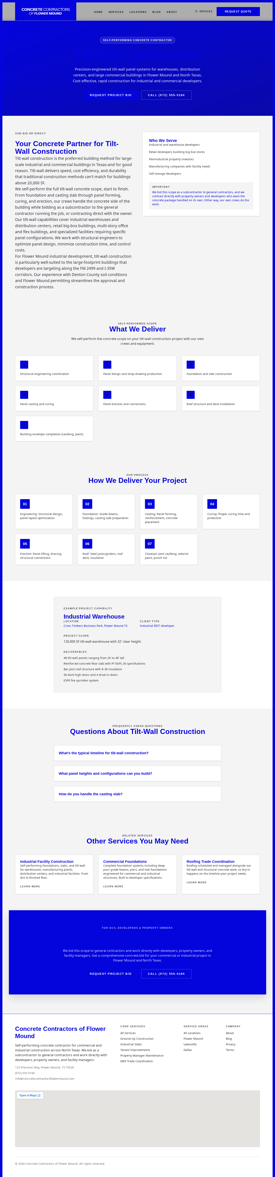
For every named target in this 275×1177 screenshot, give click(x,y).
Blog (156, 12)
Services (116, 12)
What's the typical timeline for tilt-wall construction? (104, 753)
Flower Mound (193, 1039)
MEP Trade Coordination (136, 1061)
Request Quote (238, 11)
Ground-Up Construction (137, 1039)
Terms (230, 1050)
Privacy (230, 1044)
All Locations (192, 1033)
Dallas (188, 1050)
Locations (138, 12)
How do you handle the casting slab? (91, 794)
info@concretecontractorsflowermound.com (44, 1079)
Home (98, 12)
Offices (206, 11)
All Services (128, 1033)
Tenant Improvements (135, 1050)
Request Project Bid (111, 95)
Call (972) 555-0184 (166, 95)
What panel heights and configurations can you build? (105, 774)
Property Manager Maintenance (141, 1055)
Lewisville (190, 1044)
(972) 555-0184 (25, 1073)
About (171, 12)
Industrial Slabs (131, 1044)
